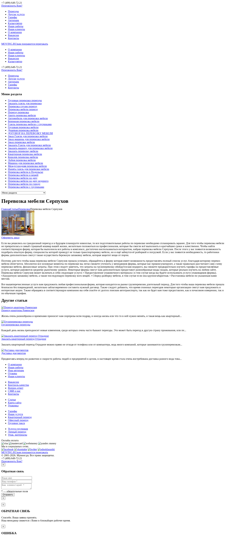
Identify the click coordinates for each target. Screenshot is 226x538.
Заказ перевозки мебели (21, 142)
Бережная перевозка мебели (23, 121)
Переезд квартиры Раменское (17, 310)
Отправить (8, 494)
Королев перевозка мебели (23, 157)
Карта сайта (14, 402)
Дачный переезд (17, 431)
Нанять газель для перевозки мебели (28, 169)
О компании (15, 32)
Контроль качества (18, 385)
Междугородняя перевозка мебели (27, 166)
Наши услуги (15, 414)
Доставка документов (13, 353)
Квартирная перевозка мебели (25, 154)
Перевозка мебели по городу (24, 184)
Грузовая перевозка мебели (23, 127)
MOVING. (24, 43)
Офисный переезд (18, 420)
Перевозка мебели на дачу (22, 178)
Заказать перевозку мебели (23, 151)
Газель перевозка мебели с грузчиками (30, 124)
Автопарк (13, 20)
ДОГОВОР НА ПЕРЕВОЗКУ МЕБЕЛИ (30, 133)
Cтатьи (14, 209)
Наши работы (15, 26)
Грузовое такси (16, 423)
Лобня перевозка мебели (22, 160)
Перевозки (24, 209)
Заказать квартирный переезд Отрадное (23, 338)
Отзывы (12, 373)
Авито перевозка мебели (22, 115)
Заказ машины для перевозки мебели (29, 139)
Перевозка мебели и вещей (23, 175)
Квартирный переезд (20, 417)
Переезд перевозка (18, 112)
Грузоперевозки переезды (15, 324)
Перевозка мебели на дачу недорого (28, 181)
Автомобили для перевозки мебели (28, 118)
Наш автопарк (16, 370)
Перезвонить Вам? (11, 5)
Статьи (12, 399)
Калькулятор (15, 23)
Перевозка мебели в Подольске (25, 172)
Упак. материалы (17, 434)
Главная (5, 209)
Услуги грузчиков (18, 428)
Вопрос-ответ (15, 388)
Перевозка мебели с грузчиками (26, 187)
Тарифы (12, 17)
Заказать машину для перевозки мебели (30, 148)
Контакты (13, 38)
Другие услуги (16, 14)
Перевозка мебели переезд (23, 109)
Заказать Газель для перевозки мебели (29, 145)
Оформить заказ (10, 237)
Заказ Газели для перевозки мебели (28, 136)
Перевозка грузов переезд (22, 106)
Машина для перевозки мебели (25, 163)
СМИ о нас (14, 391)
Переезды (13, 11)
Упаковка (13, 405)
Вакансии (13, 35)
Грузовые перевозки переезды (25, 100)
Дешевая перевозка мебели (23, 130)
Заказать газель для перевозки (25, 103)
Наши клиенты (16, 29)
